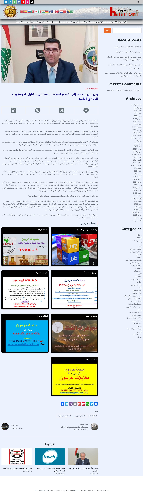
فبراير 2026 (137, 121)
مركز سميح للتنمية (135, 312)
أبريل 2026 (138, 116)
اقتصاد (86, 89)
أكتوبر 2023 (137, 193)
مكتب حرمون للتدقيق (40, 21)
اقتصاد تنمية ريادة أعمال (133, 260)
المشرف (138, 90)
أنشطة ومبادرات (136, 249)
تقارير (140, 274)
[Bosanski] (68, 11)
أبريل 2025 (138, 146)
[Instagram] (27, 2)
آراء (140, 243)
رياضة (139, 287)
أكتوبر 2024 (137, 160)
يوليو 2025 (138, 141)
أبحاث (140, 246)
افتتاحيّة (114, 21)
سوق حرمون (57, 21)
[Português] (33, 11)
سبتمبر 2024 (137, 163)
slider (139, 235)
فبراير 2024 (137, 182)
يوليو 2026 (138, 108)
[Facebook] (19, 2)
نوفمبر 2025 (137, 130)
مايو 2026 (138, 113)
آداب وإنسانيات (136, 241)
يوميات (139, 337)
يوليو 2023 (138, 201)
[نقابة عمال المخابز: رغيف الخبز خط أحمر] (16, 456)
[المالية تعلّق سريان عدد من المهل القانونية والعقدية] (83, 456)
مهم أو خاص (24, 21)
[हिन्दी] (43, 11)
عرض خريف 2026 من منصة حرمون (129, 52)
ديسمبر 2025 (137, 127)
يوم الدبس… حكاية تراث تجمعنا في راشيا (128, 46)
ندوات (139, 326)
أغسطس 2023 (136, 198)
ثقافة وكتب (87, 21)
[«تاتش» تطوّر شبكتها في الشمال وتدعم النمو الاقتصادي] (50, 456)
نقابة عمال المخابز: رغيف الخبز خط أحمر (17, 468)
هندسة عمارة (137, 334)
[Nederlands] (61, 11)
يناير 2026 (138, 124)
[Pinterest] (38, 110)
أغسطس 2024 (136, 165)
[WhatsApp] (14, 2)
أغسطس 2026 (136, 105)
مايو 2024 (138, 174)
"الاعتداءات (92, 416)
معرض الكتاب (137, 315)
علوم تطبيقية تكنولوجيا (134, 307)
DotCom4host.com (42, 490)
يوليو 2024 (138, 168)
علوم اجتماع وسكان (135, 304)
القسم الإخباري (102, 21)
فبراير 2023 (137, 215)
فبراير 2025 (137, 152)
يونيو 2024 (138, 171)
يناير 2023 (138, 218)
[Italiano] (40, 11)
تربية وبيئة (138, 268)
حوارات (139, 282)
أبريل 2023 (138, 209)
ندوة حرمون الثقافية (135, 329)
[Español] (25, 11)
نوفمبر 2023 (137, 190)
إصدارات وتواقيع (136, 252)
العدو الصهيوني (79, 416)
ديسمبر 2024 (137, 154)
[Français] (54, 11)
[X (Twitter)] (32, 2)
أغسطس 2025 (136, 138)
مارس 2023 (137, 212)
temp (139, 238)
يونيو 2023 (138, 204)
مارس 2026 (137, 118)
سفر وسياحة (137, 290)
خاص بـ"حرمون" (136, 285)
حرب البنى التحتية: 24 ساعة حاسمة (119, 90)
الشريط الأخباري (136, 263)
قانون (140, 310)
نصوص (139, 332)
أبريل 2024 (138, 176)
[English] (57, 11)
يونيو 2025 (138, 143)
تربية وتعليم (138, 271)
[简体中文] (65, 11)
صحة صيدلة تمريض (135, 298)
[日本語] (36, 11)
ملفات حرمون (137, 320)
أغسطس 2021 (136, 221)
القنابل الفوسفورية (64, 416)
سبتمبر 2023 (137, 196)
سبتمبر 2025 (137, 135)
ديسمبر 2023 (137, 187)
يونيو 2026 (138, 110)
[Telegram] (10, 2)
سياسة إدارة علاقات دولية (133, 296)
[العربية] (72, 11)
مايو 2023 (138, 207)
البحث (139, 27)
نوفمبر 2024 (137, 157)
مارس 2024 (137, 179)
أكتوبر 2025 (137, 132)
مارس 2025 (137, 149)
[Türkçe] (22, 11)
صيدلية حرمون (136, 301)
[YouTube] (23, 2)
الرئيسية (122, 21)
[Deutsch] (47, 11)
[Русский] (29, 11)
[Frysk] (50, 11)
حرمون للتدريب (72, 21)
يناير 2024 (138, 185)
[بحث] (138, 2)
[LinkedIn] (6, 2)
